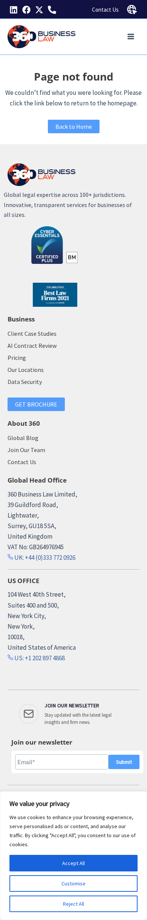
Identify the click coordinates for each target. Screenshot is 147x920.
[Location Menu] (132, 10)
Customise (73, 883)
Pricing (17, 357)
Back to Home (73, 126)
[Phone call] (52, 10)
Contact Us (105, 9)
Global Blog (23, 438)
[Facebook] (26, 10)
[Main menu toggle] (131, 37)
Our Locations (26, 369)
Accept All (73, 863)
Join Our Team (26, 450)
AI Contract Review (32, 345)
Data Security (25, 381)
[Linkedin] (13, 10)
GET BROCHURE (36, 404)
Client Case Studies (32, 333)
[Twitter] (39, 10)
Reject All (73, 903)
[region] (73, 855)
